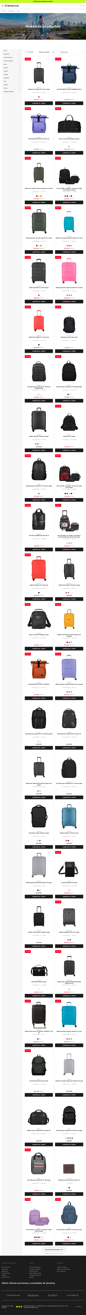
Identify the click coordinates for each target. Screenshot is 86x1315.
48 (53, 52)
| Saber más (43, 1)
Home (3, 11)
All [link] (18, 11)
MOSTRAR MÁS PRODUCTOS (54, 1249)
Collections (11, 11)
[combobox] (79, 1306)
